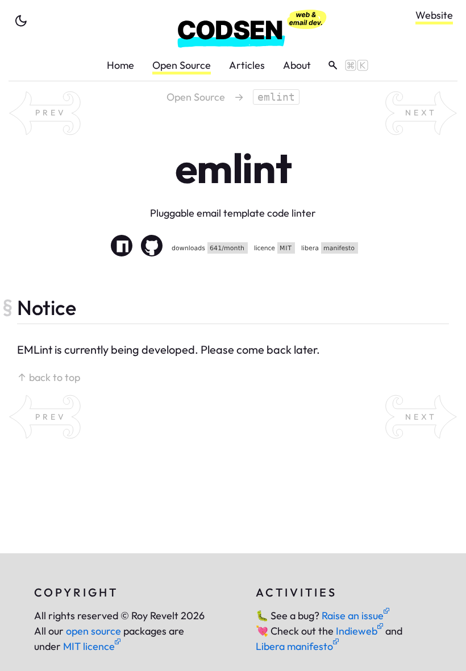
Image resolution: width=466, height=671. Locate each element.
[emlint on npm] (121, 247)
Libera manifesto (294, 646)
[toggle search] (344, 65)
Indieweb (356, 630)
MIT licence (89, 646)
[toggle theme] (21, 21)
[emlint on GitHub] (151, 247)
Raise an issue (353, 615)
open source (93, 630)
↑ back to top (48, 377)
